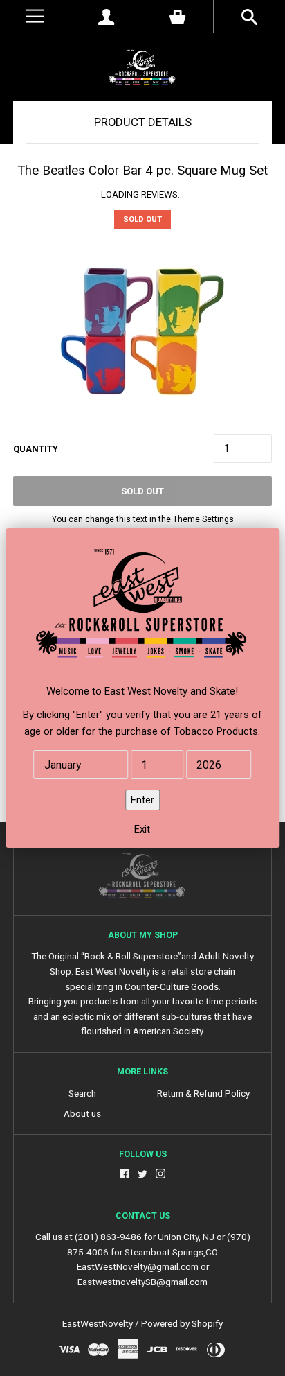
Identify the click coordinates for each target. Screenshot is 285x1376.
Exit (142, 829)
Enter (142, 800)
